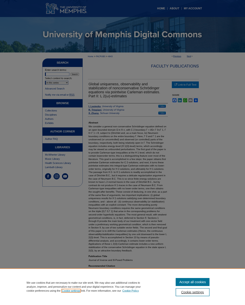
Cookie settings (71, 290)
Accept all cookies (192, 282)
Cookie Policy (130, 290)
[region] (122, 286)
